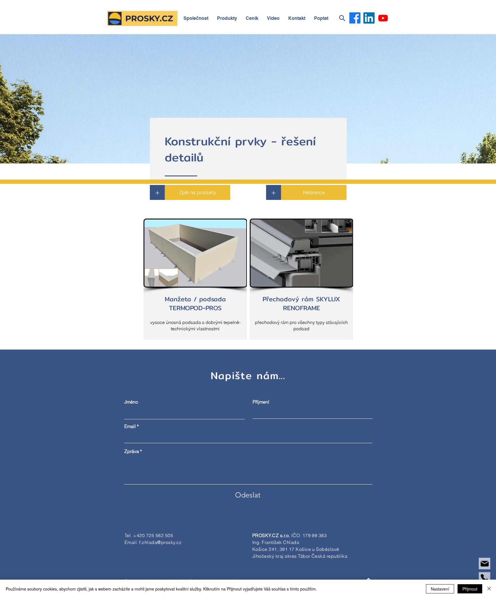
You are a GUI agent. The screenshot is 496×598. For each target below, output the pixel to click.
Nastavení (440, 589)
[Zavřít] (489, 588)
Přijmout (469, 589)
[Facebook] (355, 18)
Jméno (131, 402)
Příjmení (261, 402)
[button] (297, 18)
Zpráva (131, 451)
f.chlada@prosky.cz (160, 542)
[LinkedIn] (369, 18)
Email (130, 426)
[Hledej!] (342, 18)
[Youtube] (383, 18)
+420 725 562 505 (153, 535)
